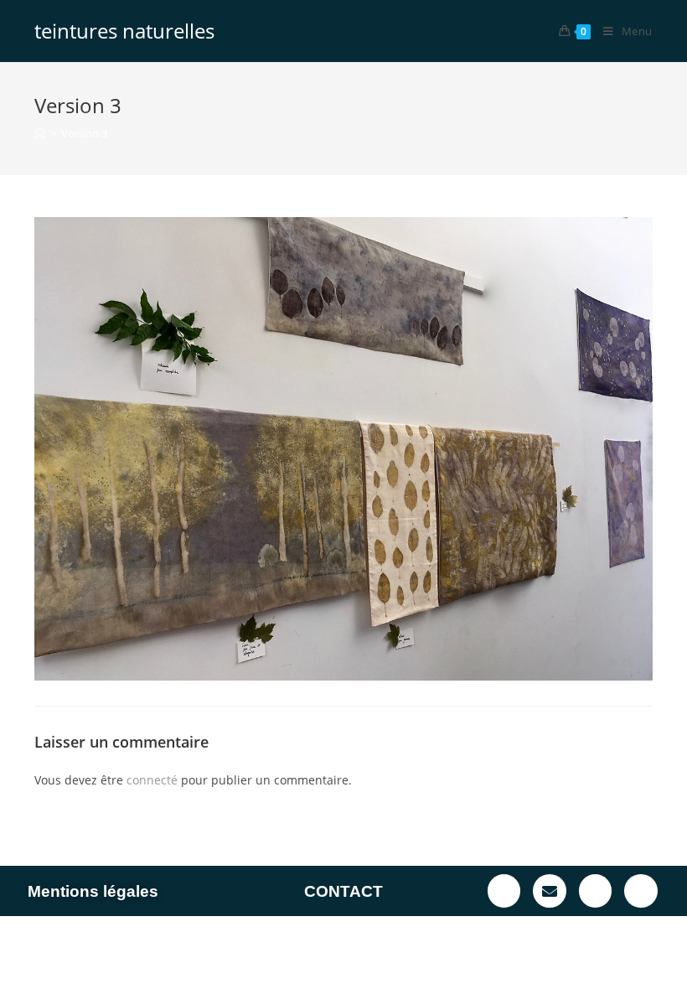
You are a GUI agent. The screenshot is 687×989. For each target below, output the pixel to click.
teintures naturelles (124, 30)
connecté (152, 780)
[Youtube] (595, 891)
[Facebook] (504, 891)
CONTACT (343, 891)
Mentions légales (93, 891)
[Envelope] (549, 891)
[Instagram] (641, 891)
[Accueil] (39, 133)
